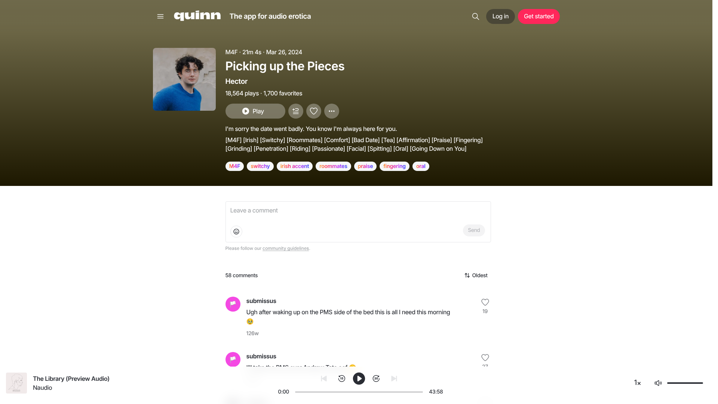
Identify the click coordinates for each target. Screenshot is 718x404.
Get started (538, 16)
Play (258, 111)
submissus (261, 300)
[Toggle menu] (160, 16)
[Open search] (475, 16)
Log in (501, 16)
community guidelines (286, 248)
